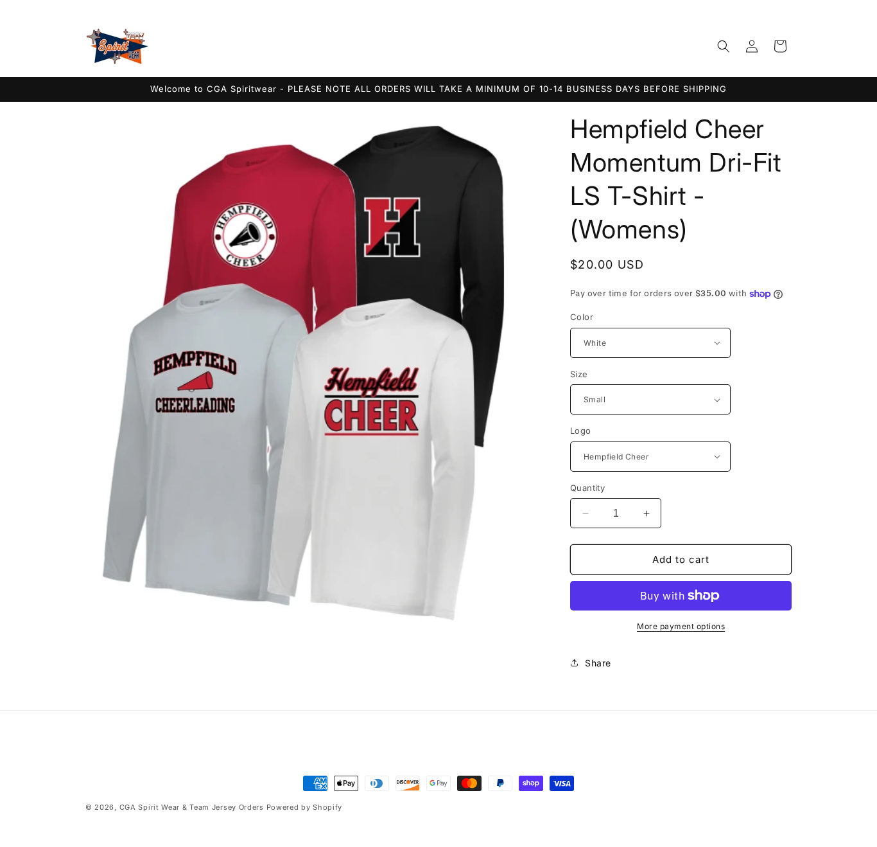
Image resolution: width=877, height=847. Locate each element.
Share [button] (598, 662)
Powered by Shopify (304, 807)
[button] (723, 46)
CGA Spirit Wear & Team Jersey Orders (191, 807)
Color (581, 317)
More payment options (681, 626)
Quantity (587, 488)
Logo (580, 430)
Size (579, 374)
